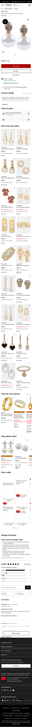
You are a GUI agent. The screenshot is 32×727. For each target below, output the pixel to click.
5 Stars (3, 570)
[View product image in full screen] (3, 52)
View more (4, 104)
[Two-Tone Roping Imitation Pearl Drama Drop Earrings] (8, 312)
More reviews (16, 633)
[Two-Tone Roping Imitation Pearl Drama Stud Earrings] (23, 166)
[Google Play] (17, 700)
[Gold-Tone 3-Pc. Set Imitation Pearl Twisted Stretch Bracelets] (8, 254)
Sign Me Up (16, 666)
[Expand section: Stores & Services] (16, 651)
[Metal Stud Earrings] (22, 447)
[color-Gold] (18, 272)
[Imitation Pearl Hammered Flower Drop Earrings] (23, 195)
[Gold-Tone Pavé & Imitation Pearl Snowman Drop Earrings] (23, 342)
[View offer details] (16, 114)
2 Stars (3, 578)
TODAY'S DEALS (5, 1)
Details (8, 61)
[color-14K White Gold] (18, 427)
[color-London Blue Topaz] (30, 431)
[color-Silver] (20, 272)
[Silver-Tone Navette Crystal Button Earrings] (8, 371)
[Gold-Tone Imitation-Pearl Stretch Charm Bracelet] (23, 371)
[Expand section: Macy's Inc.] (16, 655)
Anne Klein (4, 11)
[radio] (17, 272)
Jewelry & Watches (8, 8)
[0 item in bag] (30, 5)
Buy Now (16, 71)
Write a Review (27, 564)
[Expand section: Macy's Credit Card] (16, 647)
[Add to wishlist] (28, 20)
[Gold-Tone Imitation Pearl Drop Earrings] (8, 166)
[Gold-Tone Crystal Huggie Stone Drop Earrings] (23, 312)
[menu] (2, 5)
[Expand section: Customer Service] (16, 643)
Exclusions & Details (11, 681)
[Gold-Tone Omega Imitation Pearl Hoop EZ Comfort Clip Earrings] (8, 224)
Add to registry (16, 74)
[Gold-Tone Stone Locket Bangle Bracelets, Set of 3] (23, 224)
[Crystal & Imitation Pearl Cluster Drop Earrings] (8, 137)
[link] (8, 151)
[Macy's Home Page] (8, 5)
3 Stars (3, 575)
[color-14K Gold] (15, 427)
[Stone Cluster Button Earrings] (8, 195)
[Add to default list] (14, 130)
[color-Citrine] (28, 431)
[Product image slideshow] (16, 38)
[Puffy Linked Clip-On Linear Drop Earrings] (23, 254)
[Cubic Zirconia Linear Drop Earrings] (8, 283)
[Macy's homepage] (1, 8)
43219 (11, 79)
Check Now (18, 681)
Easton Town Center (21, 87)
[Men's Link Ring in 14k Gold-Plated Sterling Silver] (7, 404)
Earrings (16, 8)
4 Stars (3, 573)
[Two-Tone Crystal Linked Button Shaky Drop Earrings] (23, 283)
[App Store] (6, 700)
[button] (16, 38)
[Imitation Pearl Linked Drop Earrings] (23, 137)
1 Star (3, 581)
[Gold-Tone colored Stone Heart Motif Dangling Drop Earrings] (8, 342)
